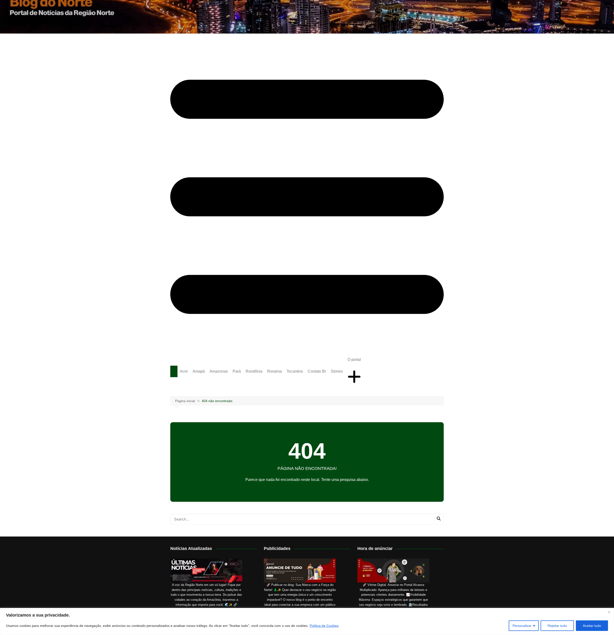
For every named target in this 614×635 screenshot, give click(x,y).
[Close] (609, 612)
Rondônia (254, 371)
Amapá (199, 371)
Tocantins (295, 371)
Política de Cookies (324, 626)
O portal (354, 360)
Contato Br (317, 371)
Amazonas (219, 371)
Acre (184, 371)
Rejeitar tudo (557, 626)
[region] (307, 621)
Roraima (274, 371)
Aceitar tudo (592, 626)
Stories (337, 371)
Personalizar (522, 626)
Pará (237, 371)
